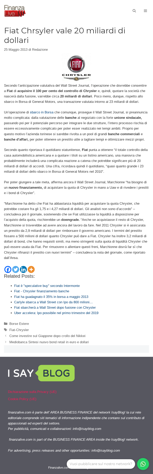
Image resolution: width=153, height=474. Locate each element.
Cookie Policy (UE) (22, 399)
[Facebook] (7, 269)
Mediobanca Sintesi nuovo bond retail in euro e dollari (49, 342)
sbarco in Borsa (41, 112)
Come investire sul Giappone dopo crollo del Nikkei (47, 336)
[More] (31, 269)
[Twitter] (15, 269)
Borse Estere (19, 324)
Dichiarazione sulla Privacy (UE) (32, 392)
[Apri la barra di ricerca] (134, 11)
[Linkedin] (23, 269)
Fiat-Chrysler (19, 330)
